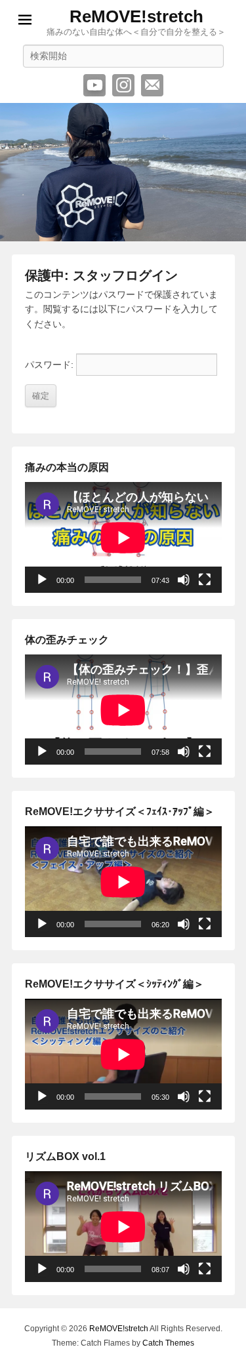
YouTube (94, 85)
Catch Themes (168, 1343)
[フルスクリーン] (204, 579)
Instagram (123, 85)
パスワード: (50, 364)
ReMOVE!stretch (136, 16)
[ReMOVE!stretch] (123, 172)
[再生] (42, 579)
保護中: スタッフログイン (101, 275)
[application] (123, 537)
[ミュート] (183, 579)
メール (152, 85)
